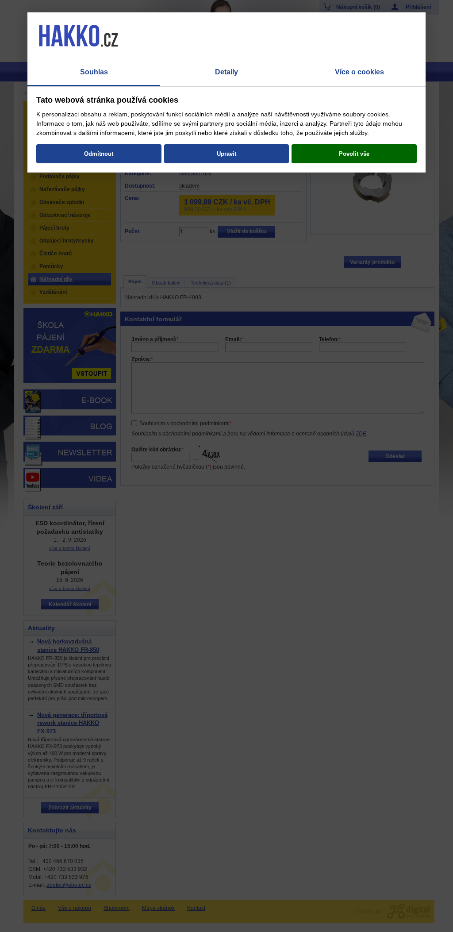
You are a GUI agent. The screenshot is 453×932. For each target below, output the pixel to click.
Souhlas (94, 72)
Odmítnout (98, 153)
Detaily (226, 72)
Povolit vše (354, 153)
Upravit (226, 153)
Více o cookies (359, 72)
